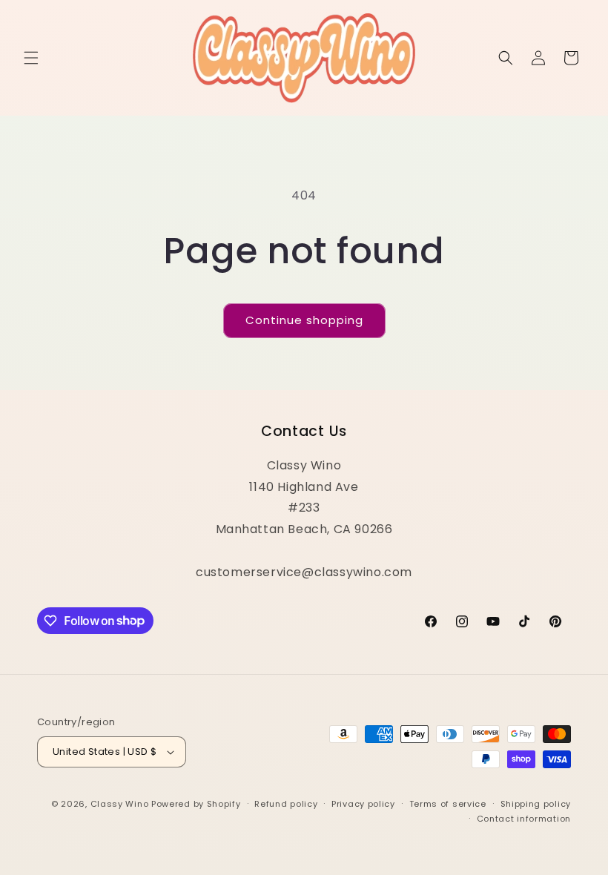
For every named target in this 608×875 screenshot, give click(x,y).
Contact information (524, 819)
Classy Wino (119, 804)
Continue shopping (304, 320)
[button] (31, 58)
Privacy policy (363, 804)
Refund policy (285, 804)
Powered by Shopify (196, 804)
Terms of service (447, 804)
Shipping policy (536, 804)
